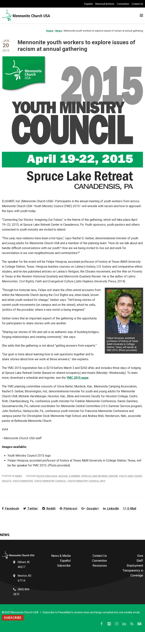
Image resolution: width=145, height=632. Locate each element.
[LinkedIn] (124, 624)
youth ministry (22, 480)
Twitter (32, 508)
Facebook (11, 508)
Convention (123, 3)
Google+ (92, 508)
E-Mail (131, 508)
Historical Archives (104, 3)
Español (88, 3)
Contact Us (137, 3)
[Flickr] (109, 624)
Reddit (51, 508)
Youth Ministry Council (50, 480)
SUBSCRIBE (13, 618)
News (18, 476)
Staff (140, 560)
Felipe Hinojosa (46, 476)
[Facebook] (101, 624)
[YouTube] (139, 624)
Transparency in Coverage (133, 573)
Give (140, 556)
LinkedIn (112, 508)
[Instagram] (116, 624)
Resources (100, 565)
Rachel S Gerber (69, 476)
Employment (135, 565)
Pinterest (70, 508)
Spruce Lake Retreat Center (99, 476)
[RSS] (132, 624)
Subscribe (64, 565)
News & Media (61, 556)
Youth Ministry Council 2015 (86, 480)
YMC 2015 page (77, 378)
